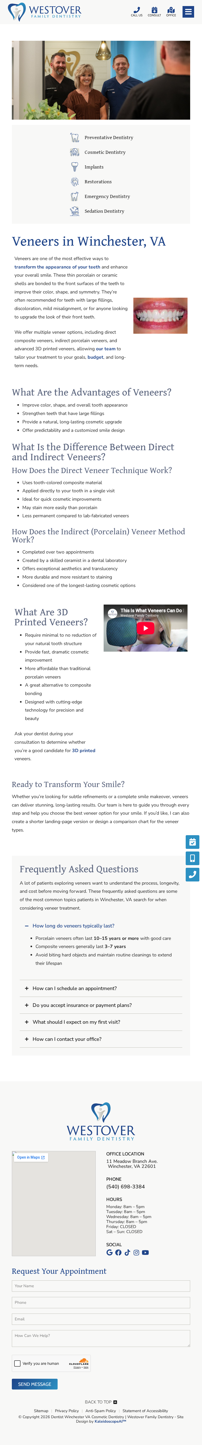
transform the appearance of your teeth (57, 267)
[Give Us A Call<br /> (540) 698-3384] (192, 874)
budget (95, 357)
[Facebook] (118, 1252)
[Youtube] (145, 1252)
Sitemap (41, 1411)
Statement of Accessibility (145, 1411)
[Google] (109, 1252)
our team (105, 349)
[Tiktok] (127, 1252)
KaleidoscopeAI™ (110, 1421)
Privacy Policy (67, 1411)
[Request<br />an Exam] (192, 842)
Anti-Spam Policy (100, 1411)
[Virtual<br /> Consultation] (192, 858)
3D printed (83, 750)
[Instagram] (136, 1252)
